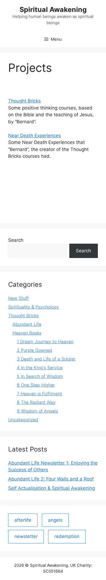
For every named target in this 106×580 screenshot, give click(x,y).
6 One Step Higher (36, 385)
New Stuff (18, 298)
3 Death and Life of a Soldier (46, 359)
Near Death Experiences (34, 135)
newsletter (26, 536)
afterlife (22, 520)
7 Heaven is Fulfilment (39, 393)
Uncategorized (23, 419)
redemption (66, 536)
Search (15, 240)
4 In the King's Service (40, 367)
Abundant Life (27, 324)
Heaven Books (27, 333)
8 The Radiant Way (36, 402)
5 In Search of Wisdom (40, 376)
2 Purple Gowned (34, 350)
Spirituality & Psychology (33, 307)
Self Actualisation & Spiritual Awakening (51, 488)
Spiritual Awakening (53, 9)
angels (55, 520)
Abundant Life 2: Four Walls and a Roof (51, 479)
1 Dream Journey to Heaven (45, 341)
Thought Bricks (24, 101)
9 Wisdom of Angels (37, 411)
